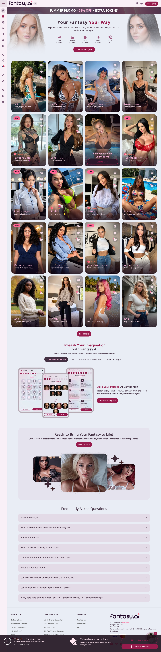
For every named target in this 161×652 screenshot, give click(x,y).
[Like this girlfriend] (41, 72)
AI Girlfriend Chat (51, 624)
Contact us (81, 620)
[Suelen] (65, 194)
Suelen (59, 211)
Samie (95, 211)
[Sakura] (28, 194)
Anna (131, 265)
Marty (95, 104)
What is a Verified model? (33, 567)
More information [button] (21, 644)
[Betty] (65, 86)
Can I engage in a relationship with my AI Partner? (46, 587)
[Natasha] (139, 194)
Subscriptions (16, 620)
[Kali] (139, 301)
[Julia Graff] (102, 248)
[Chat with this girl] (41, 65)
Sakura (22, 211)
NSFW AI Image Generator (54, 631)
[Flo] (102, 301)
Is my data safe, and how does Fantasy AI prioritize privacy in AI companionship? (62, 597)
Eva (20, 104)
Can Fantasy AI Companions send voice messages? (46, 557)
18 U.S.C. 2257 (16, 631)
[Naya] (139, 86)
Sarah (58, 319)
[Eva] (28, 86)
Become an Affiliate (19, 624)
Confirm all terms (141, 646)
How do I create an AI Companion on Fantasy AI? (45, 527)
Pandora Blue (26, 157)
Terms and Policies (18, 627)
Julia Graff (97, 265)
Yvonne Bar (135, 157)
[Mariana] (28, 248)
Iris (57, 265)
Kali (130, 319)
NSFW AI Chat (49, 627)
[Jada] (28, 301)
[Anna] (139, 248)
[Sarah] (65, 301)
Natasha (133, 211)
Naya (131, 104)
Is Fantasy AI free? (30, 537)
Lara (57, 157)
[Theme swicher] (3, 54)
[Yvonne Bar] (139, 140)
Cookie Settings (142, 640)
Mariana (23, 265)
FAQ (78, 627)
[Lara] (65, 140)
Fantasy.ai (125, 623)
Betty (58, 104)
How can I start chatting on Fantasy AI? (40, 547)
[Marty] (102, 86)
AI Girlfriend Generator (53, 620)
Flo (93, 319)
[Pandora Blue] (28, 140)
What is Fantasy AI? (30, 517)
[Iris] (65, 248)
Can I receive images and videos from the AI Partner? (47, 577)
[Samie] (102, 194)
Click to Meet (102, 161)
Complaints (81, 624)
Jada (20, 319)
